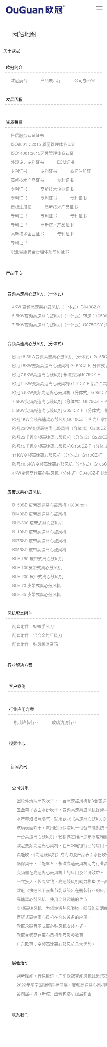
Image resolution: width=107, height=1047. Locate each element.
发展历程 (14, 99)
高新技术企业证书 (57, 189)
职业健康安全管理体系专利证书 (40, 251)
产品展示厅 (50, 80)
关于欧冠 (11, 50)
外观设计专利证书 (27, 162)
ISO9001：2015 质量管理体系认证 (43, 144)
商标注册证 (80, 171)
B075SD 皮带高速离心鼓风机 (39, 540)
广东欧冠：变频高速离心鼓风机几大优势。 (56, 944)
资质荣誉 (14, 122)
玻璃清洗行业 (64, 722)
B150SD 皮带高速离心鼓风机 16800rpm (49, 505)
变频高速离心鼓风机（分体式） (36, 343)
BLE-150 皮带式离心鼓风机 (37, 558)
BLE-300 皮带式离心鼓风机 (37, 523)
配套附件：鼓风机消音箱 (35, 644)
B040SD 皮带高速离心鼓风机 (39, 514)
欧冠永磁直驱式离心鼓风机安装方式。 (52, 926)
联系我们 (20, 1014)
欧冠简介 (14, 67)
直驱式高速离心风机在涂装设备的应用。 (54, 917)
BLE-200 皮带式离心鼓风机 (37, 576)
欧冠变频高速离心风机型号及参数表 (50, 935)
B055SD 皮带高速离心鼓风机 (39, 549)
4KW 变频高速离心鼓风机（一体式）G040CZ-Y (56, 307)
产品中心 (14, 272)
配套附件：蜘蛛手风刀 (33, 626)
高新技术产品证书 (27, 180)
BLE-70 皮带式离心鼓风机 (36, 585)
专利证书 (19, 171)
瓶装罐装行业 (26, 722)
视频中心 (17, 743)
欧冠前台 (19, 80)
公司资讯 (20, 787)
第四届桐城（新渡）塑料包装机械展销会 (54, 994)
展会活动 (20, 963)
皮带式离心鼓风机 (24, 492)
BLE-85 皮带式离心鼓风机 (36, 594)
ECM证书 (66, 162)
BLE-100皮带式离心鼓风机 (37, 567)
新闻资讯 (18, 766)
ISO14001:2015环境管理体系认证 (42, 153)
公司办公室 (84, 80)
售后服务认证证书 (27, 135)
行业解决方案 (19, 665)
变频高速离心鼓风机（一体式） (36, 294)
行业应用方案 (21, 709)
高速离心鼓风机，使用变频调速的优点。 (54, 899)
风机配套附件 (19, 613)
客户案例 (17, 686)
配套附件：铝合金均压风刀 (37, 635)
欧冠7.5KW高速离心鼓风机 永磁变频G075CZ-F (56, 374)
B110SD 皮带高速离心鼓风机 (39, 532)
